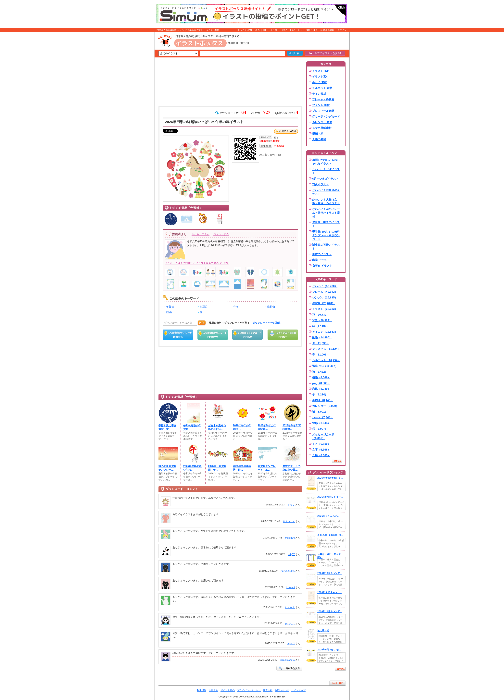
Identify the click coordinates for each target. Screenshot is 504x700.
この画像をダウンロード (178, 335)
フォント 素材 (321, 105)
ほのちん (290, 623)
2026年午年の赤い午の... (192, 468)
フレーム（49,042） (324, 291)
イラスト (275, 30)
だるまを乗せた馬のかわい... (217, 427)
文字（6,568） (321, 449)
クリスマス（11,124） (326, 348)
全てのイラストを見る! (326, 53)
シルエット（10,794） (326, 360)
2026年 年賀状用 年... (217, 468)
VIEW (311, 488)
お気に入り (286, 131)
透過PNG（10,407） (325, 366)
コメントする (221, 234)
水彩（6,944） (321, 423)
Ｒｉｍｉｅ (289, 521)
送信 (201, 322)
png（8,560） (321, 383)
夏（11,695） (320, 343)
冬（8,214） (320, 394)
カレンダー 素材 (322, 122)
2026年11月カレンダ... (329, 611)
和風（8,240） (321, 388)
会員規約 (213, 690)
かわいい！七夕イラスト (326, 171)
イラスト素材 (320, 76)
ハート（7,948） (322, 417)
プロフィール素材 (323, 110)
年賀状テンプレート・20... (267, 468)
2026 (169, 312)
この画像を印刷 (283, 335)
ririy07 (291, 554)
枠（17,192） (320, 326)
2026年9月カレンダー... (330, 497)
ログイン (342, 30)
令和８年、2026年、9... (330, 535)
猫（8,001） (320, 411)
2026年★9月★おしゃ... (330, 478)
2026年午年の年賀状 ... (242, 427)
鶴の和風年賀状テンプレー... (167, 468)
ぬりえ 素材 (319, 82)
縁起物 (271, 306)
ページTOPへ (337, 683)
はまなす (290, 607)
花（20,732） (320, 314)
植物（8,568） (321, 377)
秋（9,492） (320, 371)
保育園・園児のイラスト (326, 224)
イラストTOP (320, 70)
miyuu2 (291, 643)
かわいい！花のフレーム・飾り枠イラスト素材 (326, 212)
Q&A (284, 30)
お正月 (204, 306)
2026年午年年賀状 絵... (242, 468)
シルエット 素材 (322, 88)
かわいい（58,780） (324, 286)
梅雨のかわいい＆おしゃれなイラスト (326, 161)
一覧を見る (337, 461)
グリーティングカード (326, 116)
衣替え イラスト (322, 265)
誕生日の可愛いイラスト (326, 246)
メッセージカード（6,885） (323, 436)
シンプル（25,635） (324, 297)
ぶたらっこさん (200, 234)
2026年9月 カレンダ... (329, 649)
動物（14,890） (322, 337)
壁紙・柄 (317, 133)
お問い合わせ (282, 690)
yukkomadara (287, 660)
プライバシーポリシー (249, 690)
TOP (265, 30)
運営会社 (267, 690)
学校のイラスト (322, 254)
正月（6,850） (321, 443)
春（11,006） (320, 354)
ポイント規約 (227, 690)
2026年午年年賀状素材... (292, 427)
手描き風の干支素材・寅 (167, 427)
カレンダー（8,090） (325, 405)
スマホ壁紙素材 (322, 127)
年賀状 (170, 306)
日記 (292, 30)
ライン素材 (319, 93)
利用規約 (201, 690)
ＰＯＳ (291, 504)
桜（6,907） (320, 428)
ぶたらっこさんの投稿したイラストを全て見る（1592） (197, 263)
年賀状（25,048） (323, 303)
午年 (236, 306)
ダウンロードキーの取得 (266, 322)
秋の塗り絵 (323, 630)
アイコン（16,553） (324, 331)
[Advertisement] (136, 93)
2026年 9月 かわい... (328, 516)
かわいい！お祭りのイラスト (326, 191)
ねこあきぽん (288, 571)
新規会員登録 (327, 30)
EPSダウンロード (212, 335)
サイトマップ (298, 690)
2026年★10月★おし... (329, 592)
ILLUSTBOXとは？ (307, 30)
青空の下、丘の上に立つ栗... (291, 468)
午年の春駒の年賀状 (192, 427)
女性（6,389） (321, 455)
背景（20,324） (322, 320)
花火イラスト (320, 184)
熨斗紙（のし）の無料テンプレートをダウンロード (326, 235)
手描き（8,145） (322, 400)
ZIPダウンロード (247, 335)
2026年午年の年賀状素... (267, 427)
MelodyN (290, 538)
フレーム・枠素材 (323, 99)
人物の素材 (319, 139)
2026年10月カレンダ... (329, 573)
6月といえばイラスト (325, 178)
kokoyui (290, 587)
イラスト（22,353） (324, 308)
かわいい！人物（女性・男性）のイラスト (326, 201)
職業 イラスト (321, 259)
